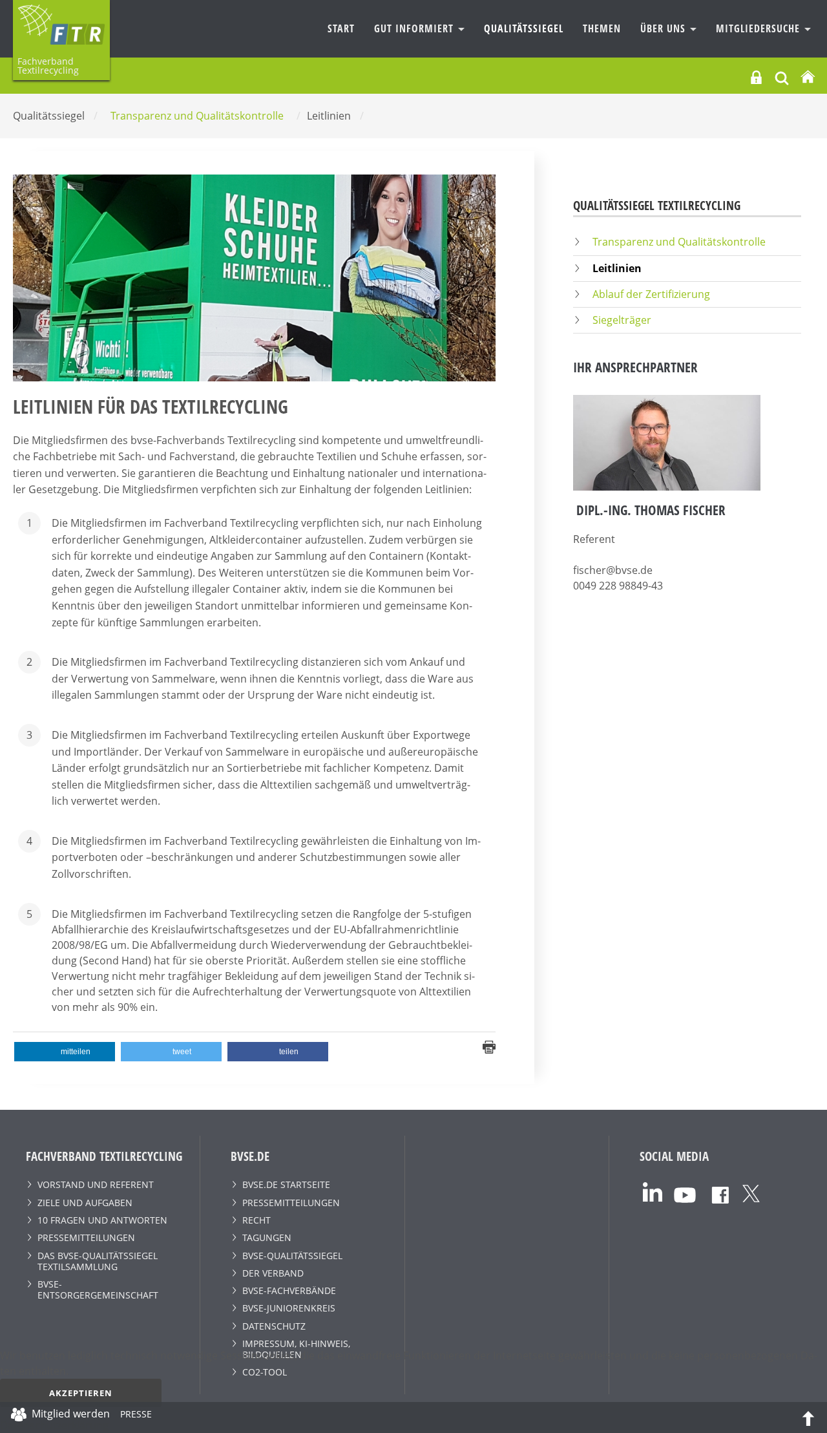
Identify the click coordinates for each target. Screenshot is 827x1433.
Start (341, 28)
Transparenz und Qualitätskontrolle (679, 242)
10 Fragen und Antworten (102, 1220)
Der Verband (273, 1273)
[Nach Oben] (808, 1417)
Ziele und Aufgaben (84, 1202)
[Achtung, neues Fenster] (652, 1191)
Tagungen (266, 1237)
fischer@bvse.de (613, 570)
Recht (256, 1220)
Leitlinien (617, 268)
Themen (602, 28)
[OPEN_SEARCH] (782, 76)
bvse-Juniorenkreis (288, 1308)
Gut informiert (415, 28)
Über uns (664, 28)
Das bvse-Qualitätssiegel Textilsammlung (97, 1261)
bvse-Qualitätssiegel (292, 1255)
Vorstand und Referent (95, 1184)
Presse (136, 1416)
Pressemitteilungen (86, 1237)
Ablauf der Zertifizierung (651, 294)
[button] (64, 1051)
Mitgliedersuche (759, 28)
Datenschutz (274, 1326)
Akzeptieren (80, 1393)
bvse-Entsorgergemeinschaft (97, 1289)
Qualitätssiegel (523, 28)
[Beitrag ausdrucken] (489, 1046)
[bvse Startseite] (808, 77)
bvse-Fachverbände (289, 1290)
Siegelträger (621, 320)
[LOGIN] (756, 77)
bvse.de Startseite (286, 1184)
